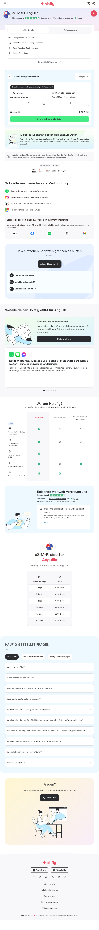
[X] (52, 876)
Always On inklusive (21, 53)
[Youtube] (46, 876)
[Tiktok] (65, 876)
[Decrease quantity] (54, 103)
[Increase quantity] (85, 103)
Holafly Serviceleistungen (60, 657)
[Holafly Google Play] (60, 870)
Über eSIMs (12, 657)
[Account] (94, 4)
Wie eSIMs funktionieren (33, 657)
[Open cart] (89, 3)
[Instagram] (40, 876)
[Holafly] (49, 863)
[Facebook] (34, 876)
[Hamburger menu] (5, 3)
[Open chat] (94, 13)
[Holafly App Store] (39, 870)
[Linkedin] (58, 876)
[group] (49, 667)
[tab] (28, 30)
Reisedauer (19, 93)
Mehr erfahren (66, 518)
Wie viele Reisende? (65, 93)
